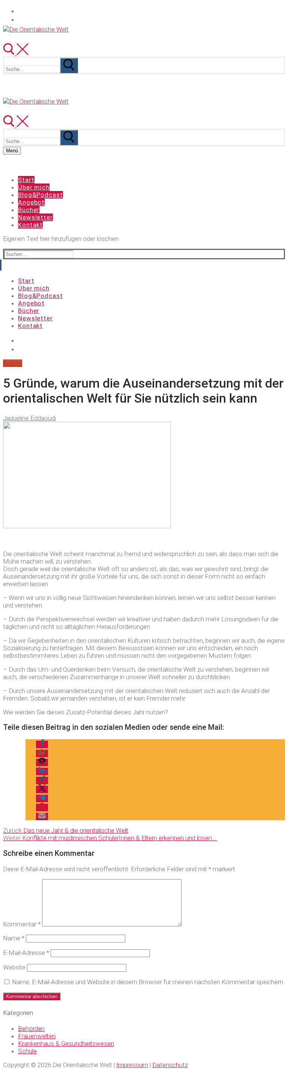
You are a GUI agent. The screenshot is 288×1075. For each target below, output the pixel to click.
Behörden (31, 1028)
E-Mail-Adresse (26, 952)
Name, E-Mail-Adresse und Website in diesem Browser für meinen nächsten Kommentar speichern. (148, 982)
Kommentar (21, 924)
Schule (27, 1051)
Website (14, 967)
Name (13, 938)
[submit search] (69, 65)
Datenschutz (170, 1065)
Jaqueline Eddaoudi (29, 418)
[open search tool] (15, 53)
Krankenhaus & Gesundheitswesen (66, 1043)
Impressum (132, 1065)
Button (12, 363)
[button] (42, 744)
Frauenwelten (37, 1036)
